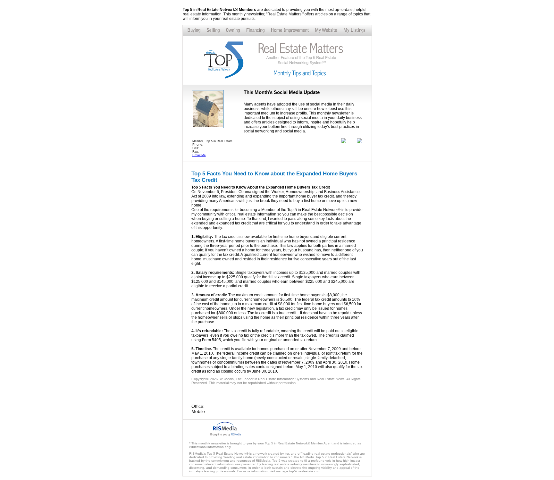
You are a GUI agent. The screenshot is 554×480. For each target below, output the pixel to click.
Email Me (199, 155)
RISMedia (226, 379)
